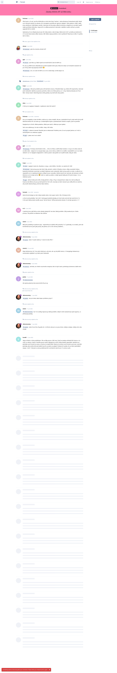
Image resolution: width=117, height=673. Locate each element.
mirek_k (27, 266)
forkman (27, 49)
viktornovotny (29, 280)
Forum (22, 2)
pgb (26, 135)
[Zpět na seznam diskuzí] (2, 2)
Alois (26, 166)
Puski (26, 130)
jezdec (26, 298)
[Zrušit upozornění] (49, 669)
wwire (26, 240)
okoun (26, 62)
